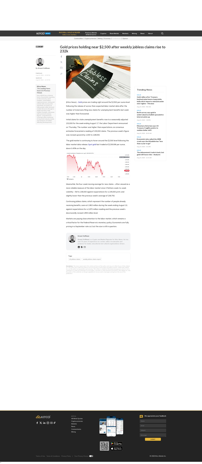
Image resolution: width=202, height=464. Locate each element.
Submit (152, 439)
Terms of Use (40, 456)
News (73, 426)
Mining (100, 38)
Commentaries (76, 429)
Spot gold (92, 144)
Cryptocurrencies (90, 38)
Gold (80, 102)
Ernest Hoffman (44, 68)
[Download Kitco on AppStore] (116, 448)
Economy (107, 38)
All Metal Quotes (77, 418)
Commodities (78, 38)
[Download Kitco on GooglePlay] (116, 443)
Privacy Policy (66, 456)
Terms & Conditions (53, 456)
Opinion (125, 38)
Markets (74, 424)
